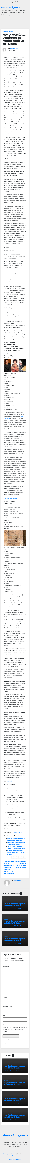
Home (10, 1159)
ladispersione (17, 908)
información (9, 781)
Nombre (5, 997)
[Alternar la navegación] (27, 21)
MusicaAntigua (14, 48)
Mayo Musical (18, 832)
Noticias (11, 31)
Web (4, 1015)
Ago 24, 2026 (8, 1070)
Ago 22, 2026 (8, 1103)
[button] (21, 21)
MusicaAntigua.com (11, 7)
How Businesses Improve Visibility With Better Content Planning (14, 906)
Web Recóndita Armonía (10, 498)
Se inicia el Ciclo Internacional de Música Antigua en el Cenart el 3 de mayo (16, 852)
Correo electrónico (7, 1006)
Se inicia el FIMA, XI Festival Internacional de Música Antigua (20, 864)
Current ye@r (6, 1039)
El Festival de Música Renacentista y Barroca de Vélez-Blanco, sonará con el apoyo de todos (9, 867)
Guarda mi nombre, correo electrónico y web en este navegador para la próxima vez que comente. (15, 1029)
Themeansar (15, 1155)
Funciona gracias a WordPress (9, 1153)
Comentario (6, 966)
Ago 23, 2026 (8, 1087)
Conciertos (5, 31)
